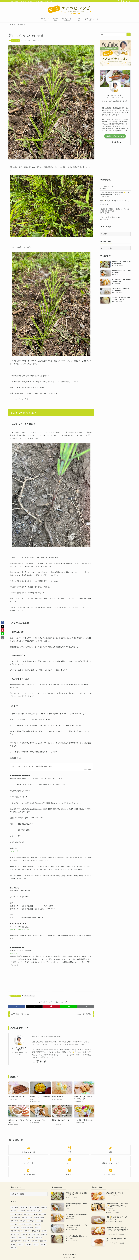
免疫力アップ (16, 1231)
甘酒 (30, 1237)
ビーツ (14, 1224)
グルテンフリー (30, 1214)
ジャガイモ (15, 1217)
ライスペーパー (25, 1224)
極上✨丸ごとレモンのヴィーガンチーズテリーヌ (114, 203)
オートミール (16, 1214)
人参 (37, 1227)
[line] (121, 1)
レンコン (15, 1227)
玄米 (13, 1237)
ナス (22, 1221)
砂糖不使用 (16, 1241)
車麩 (35, 1244)
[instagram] (118, 1)
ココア (42, 1214)
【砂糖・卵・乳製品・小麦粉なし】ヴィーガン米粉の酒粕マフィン (114, 211)
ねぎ (44, 1207)
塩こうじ (15, 1234)
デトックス (39, 1217)
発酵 (38, 1237)
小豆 (44, 1234)
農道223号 (14, 953)
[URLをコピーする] (85, 1006)
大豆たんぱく (34, 1234)
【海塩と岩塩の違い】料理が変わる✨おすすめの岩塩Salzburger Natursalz (114, 194)
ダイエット (27, 1217)
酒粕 (43, 1244)
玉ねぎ (22, 1237)
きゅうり (23, 1207)
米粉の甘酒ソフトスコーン (108, 187)
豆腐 (28, 1244)
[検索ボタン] (97, 19)
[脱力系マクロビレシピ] (69, 10)
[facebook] (116, 1)
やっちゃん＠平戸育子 (19, 1049)
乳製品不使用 (27, 1227)
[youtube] (126, 1)
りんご (21, 1211)
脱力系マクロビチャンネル (20, 929)
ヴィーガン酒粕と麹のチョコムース (111, 218)
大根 (24, 1234)
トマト (14, 1221)
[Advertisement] (115, 161)
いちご (14, 1207)
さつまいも (34, 1207)
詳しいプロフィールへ (116, 136)
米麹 (34, 1241)
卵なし (36, 1231)
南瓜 (27, 1231)
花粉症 (42, 1241)
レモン (37, 1224)
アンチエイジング (29, 996)
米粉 (26, 1241)
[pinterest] (124, 1)
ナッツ (31, 1221)
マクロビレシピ (15, 40)
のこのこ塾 (14, 851)
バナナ (40, 1221)
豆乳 (20, 1244)
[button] (16, 1006)
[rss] (129, 1)
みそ (13, 1211)
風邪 (13, 1247)
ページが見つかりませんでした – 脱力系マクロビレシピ (33, 766)
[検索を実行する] (128, 34)
